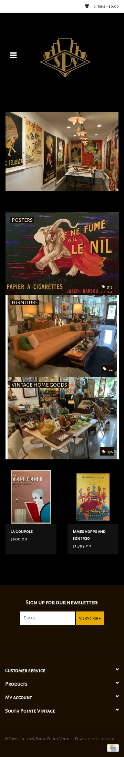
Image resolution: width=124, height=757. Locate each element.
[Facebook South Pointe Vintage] (56, 639)
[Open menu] (13, 55)
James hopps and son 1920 (89, 535)
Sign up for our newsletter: (62, 602)
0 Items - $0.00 (106, 6)
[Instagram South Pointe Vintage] (67, 639)
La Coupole (22, 531)
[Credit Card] (112, 747)
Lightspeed (105, 739)
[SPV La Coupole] (31, 497)
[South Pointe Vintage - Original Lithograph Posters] (75, 56)
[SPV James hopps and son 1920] (93, 497)
